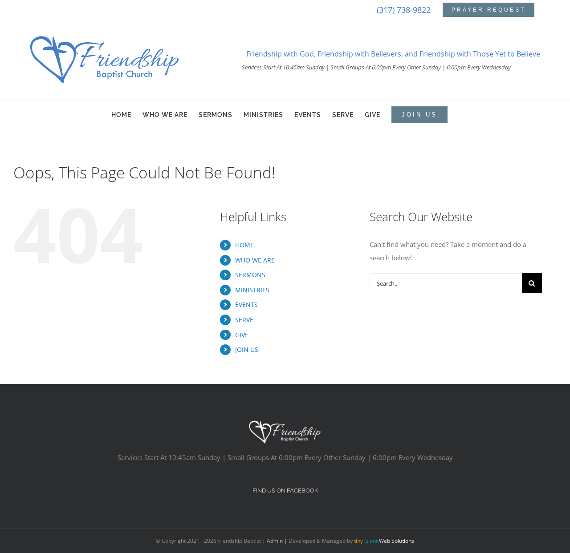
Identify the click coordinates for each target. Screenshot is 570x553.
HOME (244, 245)
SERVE (244, 319)
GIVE (241, 335)
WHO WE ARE (255, 260)
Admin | (278, 541)
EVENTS (246, 304)
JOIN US (246, 349)
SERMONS (250, 274)
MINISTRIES (252, 290)
